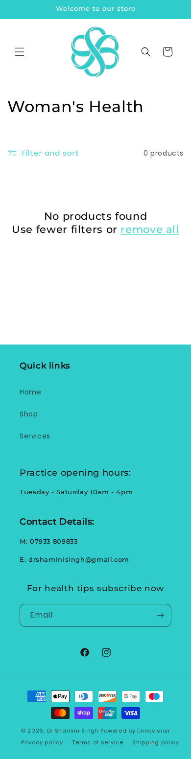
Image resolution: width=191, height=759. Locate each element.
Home (30, 392)
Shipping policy (155, 742)
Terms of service (97, 742)
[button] (19, 52)
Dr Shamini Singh (73, 731)
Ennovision (153, 731)
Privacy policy (42, 742)
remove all (149, 229)
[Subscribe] (160, 615)
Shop (29, 414)
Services (35, 436)
